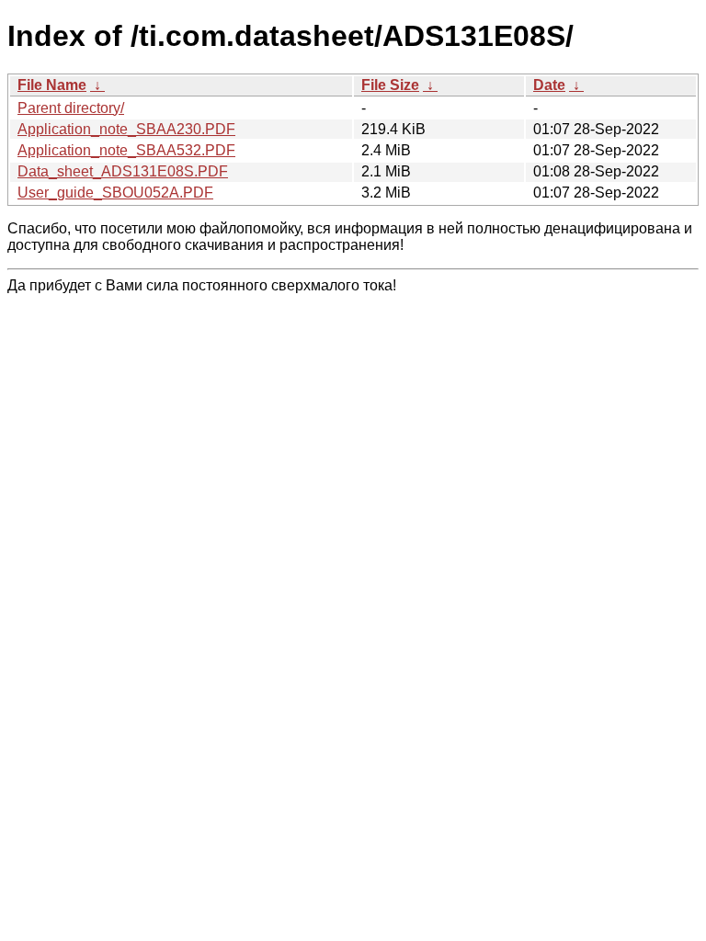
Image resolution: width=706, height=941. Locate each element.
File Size (390, 85)
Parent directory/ (70, 108)
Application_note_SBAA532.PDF (126, 150)
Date (549, 85)
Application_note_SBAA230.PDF (126, 129)
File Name (51, 85)
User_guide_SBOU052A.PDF (115, 192)
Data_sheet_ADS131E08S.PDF (122, 171)
